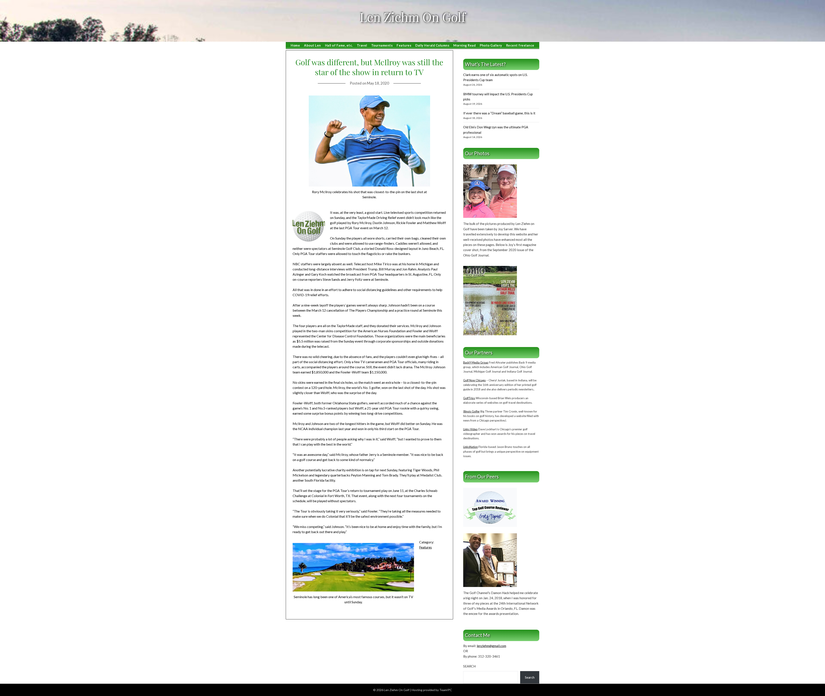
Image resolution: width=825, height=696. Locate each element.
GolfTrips (469, 398)
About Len (312, 45)
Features (404, 45)
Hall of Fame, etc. (339, 45)
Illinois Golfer (471, 411)
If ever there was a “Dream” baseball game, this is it (499, 113)
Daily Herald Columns (432, 45)
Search (469, 666)
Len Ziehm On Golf (412, 16)
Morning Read (464, 45)
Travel (362, 45)
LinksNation (470, 447)
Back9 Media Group (475, 362)
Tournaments (382, 45)
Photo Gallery (491, 45)
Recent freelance (520, 45)
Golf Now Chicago (474, 380)
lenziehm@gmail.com (491, 646)
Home (295, 45)
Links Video (470, 429)
